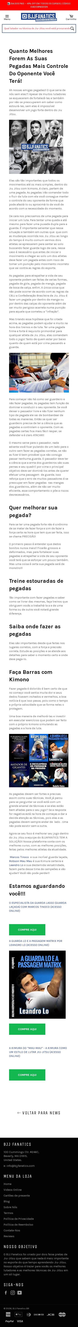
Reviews (9, 1236)
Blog (7, 1201)
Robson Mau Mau (20, 861)
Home (7, 1184)
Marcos (15, 857)
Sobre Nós (10, 1207)
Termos (8, 1213)
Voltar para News (41, 1112)
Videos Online (13, 1189)
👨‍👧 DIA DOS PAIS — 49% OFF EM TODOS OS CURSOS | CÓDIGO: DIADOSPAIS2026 (39, 5)
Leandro (14, 865)
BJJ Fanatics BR (21, 1308)
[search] (39, 28)
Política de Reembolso (18, 1224)
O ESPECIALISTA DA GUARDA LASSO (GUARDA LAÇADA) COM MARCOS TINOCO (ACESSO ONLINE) (37, 906)
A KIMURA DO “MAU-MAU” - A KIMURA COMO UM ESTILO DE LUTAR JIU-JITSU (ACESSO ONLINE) (38, 1052)
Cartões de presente (17, 1195)
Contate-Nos (12, 1230)
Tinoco (24, 857)
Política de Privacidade (19, 1218)
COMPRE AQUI (27, 929)
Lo (21, 865)
